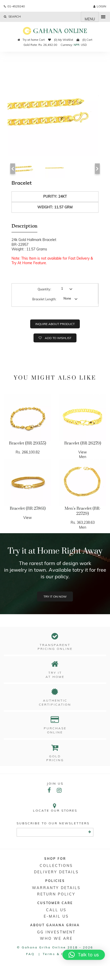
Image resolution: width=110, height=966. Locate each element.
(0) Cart (87, 40)
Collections (56, 865)
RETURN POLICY (56, 894)
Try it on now (55, 596)
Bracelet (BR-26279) (82, 443)
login (101, 6)
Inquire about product (55, 324)
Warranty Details (56, 888)
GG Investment (56, 932)
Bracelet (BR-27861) (28, 508)
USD (84, 45)
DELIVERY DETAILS (56, 872)
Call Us (56, 910)
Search (14, 16)
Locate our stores (55, 810)
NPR (77, 45)
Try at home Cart (34, 40)
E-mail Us (56, 916)
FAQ (30, 954)
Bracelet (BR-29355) (27, 443)
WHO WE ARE (56, 938)
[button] (83, 955)
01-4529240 (16, 6)
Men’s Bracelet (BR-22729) (82, 511)
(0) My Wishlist (63, 40)
